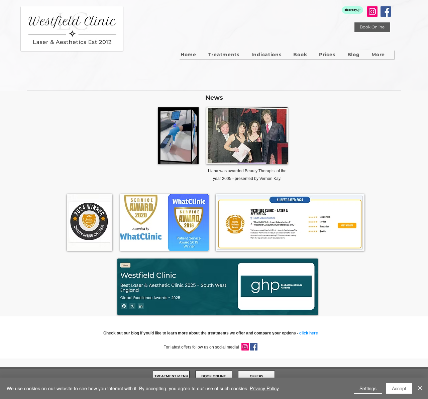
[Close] (420, 388)
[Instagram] (372, 11)
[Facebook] (386, 11)
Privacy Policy (264, 388)
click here (308, 333)
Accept (399, 388)
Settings (368, 388)
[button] (378, 54)
